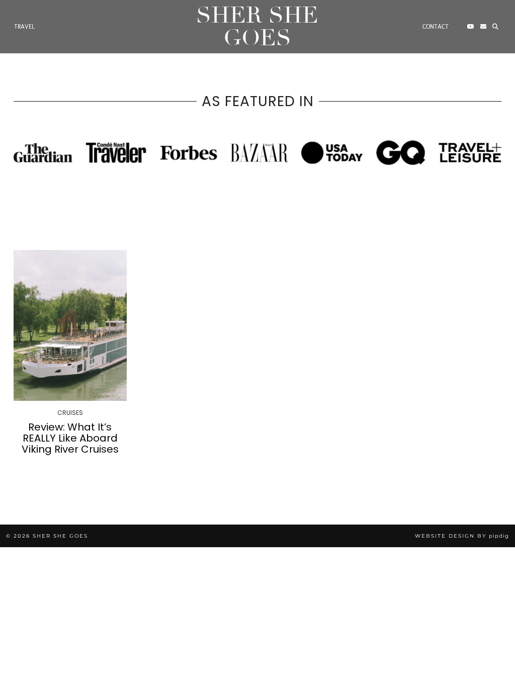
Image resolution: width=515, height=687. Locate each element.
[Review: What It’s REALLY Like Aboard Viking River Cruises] (70, 325)
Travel (24, 26)
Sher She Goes (257, 26)
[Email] (483, 26)
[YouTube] (470, 26)
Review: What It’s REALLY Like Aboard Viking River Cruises (70, 438)
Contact (435, 26)
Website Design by (462, 536)
